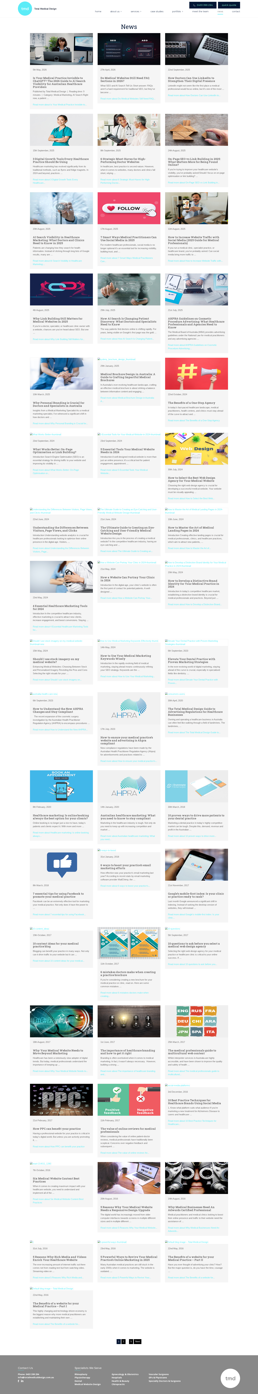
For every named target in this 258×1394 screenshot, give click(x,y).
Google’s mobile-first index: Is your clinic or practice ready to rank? (196, 895)
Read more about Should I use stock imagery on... (57, 679)
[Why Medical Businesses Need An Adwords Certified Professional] (196, 1178)
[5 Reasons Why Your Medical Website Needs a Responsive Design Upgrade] (129, 1178)
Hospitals (117, 1377)
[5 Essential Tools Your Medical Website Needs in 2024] (129, 434)
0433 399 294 (204, 5)
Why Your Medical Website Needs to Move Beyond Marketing (58, 1052)
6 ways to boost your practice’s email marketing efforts (125, 866)
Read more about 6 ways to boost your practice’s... (125, 886)
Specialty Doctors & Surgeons (165, 1381)
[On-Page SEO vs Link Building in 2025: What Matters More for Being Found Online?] (196, 129)
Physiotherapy (82, 1377)
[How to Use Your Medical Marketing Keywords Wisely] (127, 640)
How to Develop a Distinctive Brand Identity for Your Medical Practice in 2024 (193, 583)
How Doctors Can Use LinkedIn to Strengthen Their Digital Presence (191, 79)
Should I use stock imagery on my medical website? (56, 660)
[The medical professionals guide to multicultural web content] (196, 1021)
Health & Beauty (120, 1381)
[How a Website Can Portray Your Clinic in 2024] (126, 562)
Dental (78, 1381)
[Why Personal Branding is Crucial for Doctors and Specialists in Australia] (61, 373)
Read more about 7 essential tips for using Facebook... (59, 914)
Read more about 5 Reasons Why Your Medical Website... (128, 1227)
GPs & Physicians (158, 1377)
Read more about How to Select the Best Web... (191, 498)
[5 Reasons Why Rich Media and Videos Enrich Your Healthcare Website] (32, 1242)
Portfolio (176, 11)
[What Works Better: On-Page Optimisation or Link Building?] (45, 434)
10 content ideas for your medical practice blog (56, 945)
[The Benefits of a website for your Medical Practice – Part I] (51, 1288)
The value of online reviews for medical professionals (128, 1130)
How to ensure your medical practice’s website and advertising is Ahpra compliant (126, 740)
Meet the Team (200, 11)
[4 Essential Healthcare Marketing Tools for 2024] (61, 576)
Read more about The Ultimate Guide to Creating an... (126, 551)
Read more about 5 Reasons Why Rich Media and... (58, 1277)
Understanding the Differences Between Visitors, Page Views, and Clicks (60, 529)
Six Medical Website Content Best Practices (56, 1180)
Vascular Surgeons (159, 1374)
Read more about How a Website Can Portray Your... (126, 598)
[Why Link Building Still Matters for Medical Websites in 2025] (61, 289)
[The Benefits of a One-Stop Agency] (196, 373)
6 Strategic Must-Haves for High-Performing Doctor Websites (123, 160)
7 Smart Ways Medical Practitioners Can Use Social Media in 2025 (128, 238)
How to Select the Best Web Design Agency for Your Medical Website (191, 479)
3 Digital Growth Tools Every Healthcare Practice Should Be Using (61, 160)
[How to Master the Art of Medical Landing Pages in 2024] (196, 511)
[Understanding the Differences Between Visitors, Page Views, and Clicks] (61, 511)
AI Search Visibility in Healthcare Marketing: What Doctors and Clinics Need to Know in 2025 (58, 240)
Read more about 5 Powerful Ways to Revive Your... (125, 1277)
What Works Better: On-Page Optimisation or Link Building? (54, 450)
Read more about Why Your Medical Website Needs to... (60, 1071)
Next (137, 1341)
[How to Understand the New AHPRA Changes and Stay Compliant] (44, 694)
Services (135, 11)
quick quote (229, 5)
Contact (236, 11)
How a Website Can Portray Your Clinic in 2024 (127, 579)
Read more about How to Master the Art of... (189, 548)
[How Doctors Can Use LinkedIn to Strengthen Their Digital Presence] (196, 49)
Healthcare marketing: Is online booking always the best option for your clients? (61, 817)
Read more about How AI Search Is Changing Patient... (127, 338)
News (220, 11)
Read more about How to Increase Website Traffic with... (195, 261)
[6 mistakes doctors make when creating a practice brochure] (129, 943)
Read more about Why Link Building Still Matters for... (59, 339)
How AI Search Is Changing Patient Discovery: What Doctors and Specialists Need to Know (128, 321)
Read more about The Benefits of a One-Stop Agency (194, 420)
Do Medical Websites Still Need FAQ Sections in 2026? (124, 79)
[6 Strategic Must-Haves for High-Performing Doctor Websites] (129, 129)
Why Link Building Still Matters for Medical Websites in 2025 (57, 320)
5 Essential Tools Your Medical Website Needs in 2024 (127, 450)
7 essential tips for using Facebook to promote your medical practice (58, 895)
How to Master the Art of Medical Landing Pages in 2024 (191, 529)
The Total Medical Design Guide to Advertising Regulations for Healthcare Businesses (195, 712)
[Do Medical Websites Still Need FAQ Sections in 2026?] (129, 49)
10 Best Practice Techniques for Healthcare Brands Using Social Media (194, 1101)
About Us (114, 11)
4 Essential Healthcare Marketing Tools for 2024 (60, 607)
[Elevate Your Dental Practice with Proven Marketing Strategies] (196, 642)
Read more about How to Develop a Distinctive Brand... (195, 604)
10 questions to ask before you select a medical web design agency (194, 945)
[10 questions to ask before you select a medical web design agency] (172, 928)
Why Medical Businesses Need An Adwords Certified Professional (191, 1208)
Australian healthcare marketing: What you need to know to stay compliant (127, 817)
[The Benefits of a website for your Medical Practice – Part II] (186, 1242)
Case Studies (156, 11)
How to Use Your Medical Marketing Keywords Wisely (125, 657)
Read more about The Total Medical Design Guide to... (194, 732)
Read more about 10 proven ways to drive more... (192, 836)
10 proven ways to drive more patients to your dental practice (196, 817)
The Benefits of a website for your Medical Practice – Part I (56, 1305)
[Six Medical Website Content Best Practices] (40, 1163)
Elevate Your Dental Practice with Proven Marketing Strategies (191, 660)
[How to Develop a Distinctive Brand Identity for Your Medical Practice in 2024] (196, 564)
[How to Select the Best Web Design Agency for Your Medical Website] (196, 448)
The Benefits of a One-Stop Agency (191, 403)
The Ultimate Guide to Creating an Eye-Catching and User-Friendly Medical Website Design (127, 530)
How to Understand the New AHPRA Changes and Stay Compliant (58, 710)
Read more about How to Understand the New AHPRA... (60, 729)
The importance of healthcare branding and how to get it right (127, 1052)
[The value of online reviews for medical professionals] (129, 1099)
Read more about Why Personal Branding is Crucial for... (60, 423)
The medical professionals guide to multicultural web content (192, 1052)
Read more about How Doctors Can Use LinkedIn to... (194, 95)
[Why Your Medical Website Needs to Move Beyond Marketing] (61, 1021)
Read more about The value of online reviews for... (124, 1152)
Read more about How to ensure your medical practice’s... (128, 761)
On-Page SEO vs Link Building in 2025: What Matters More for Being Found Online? (194, 162)
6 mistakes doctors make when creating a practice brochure (128, 973)
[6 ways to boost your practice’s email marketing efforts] (106, 850)
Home (98, 11)
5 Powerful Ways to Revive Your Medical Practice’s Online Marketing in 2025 (128, 1258)
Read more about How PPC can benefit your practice (59, 1146)
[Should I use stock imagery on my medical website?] (61, 642)
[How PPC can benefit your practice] (61, 1099)
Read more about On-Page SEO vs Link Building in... (193, 182)
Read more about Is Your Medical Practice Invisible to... (60, 104)
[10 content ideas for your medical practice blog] (39, 928)
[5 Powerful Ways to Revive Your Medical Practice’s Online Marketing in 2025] (111, 1242)
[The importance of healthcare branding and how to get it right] (129, 1021)
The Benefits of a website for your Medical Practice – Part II (191, 1258)
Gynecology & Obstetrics (125, 1374)
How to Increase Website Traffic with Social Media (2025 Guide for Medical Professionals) (193, 240)
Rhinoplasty (81, 1374)
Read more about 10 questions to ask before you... (192, 964)
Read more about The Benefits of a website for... (191, 1277)
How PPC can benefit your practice (57, 1128)
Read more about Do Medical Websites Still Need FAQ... (127, 98)
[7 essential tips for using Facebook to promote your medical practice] (61, 864)
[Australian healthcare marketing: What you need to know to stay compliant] (129, 786)
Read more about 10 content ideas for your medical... (58, 960)
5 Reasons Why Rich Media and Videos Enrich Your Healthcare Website (59, 1258)
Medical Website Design (88, 1384)
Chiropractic (118, 1384)
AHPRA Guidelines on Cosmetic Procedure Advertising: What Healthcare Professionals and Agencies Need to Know (196, 323)
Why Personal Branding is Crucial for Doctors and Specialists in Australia (58, 404)
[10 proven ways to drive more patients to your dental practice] (196, 786)
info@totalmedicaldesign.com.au (36, 1377)
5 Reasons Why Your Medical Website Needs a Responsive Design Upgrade (126, 1208)
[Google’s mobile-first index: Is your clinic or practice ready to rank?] (196, 864)
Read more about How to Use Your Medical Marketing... (127, 676)
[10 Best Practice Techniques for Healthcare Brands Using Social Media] (177, 1085)
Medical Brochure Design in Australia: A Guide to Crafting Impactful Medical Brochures (127, 377)
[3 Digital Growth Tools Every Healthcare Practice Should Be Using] (61, 129)
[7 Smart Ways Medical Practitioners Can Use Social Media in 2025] (129, 208)
